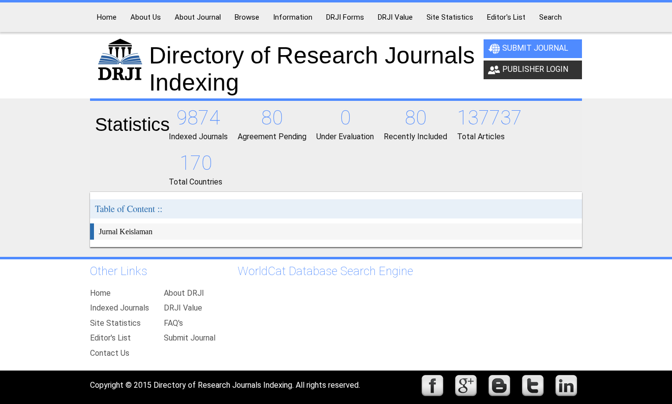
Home (100, 293)
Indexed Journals (119, 307)
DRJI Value (183, 307)
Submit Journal (535, 48)
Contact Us (109, 353)
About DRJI (184, 293)
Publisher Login (535, 69)
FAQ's (173, 323)
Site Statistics (115, 323)
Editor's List (110, 337)
